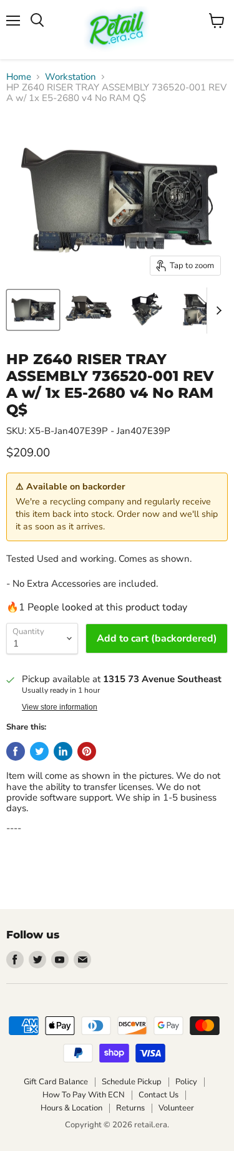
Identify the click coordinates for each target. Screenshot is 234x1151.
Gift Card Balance (56, 1081)
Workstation (70, 77)
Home (18, 77)
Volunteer (176, 1108)
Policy (186, 1081)
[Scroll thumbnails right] (217, 310)
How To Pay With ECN (83, 1094)
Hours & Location (71, 1108)
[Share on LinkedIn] (63, 751)
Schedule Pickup (132, 1081)
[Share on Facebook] (15, 751)
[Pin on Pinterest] (86, 751)
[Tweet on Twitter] (39, 751)
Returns (130, 1108)
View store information (59, 707)
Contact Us (158, 1094)
